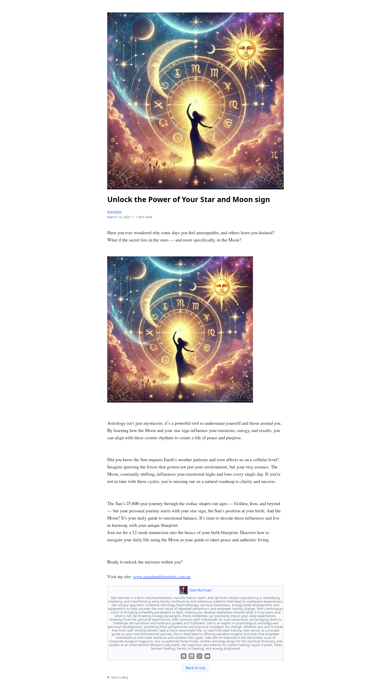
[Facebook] (183, 656)
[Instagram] (199, 656)
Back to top (195, 667)
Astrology (114, 212)
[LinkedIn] (191, 656)
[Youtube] (207, 656)
